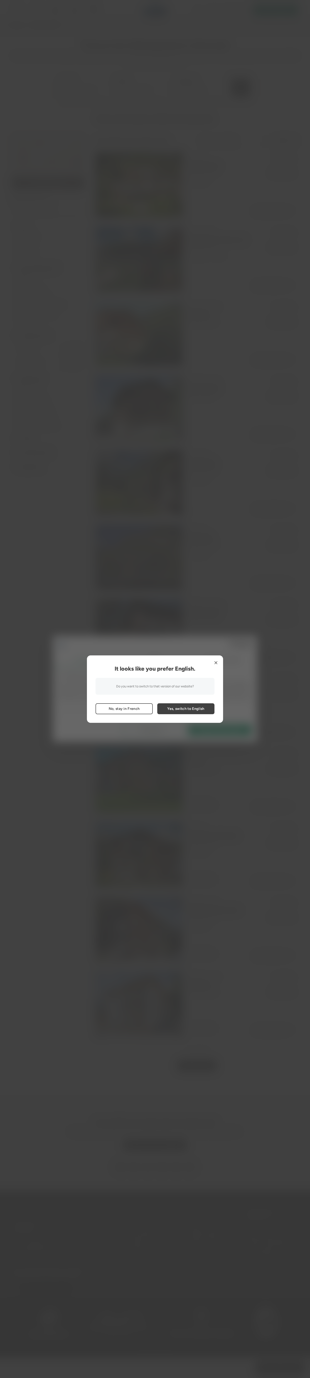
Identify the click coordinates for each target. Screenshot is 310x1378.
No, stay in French (124, 708)
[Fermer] (215, 662)
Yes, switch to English (185, 708)
